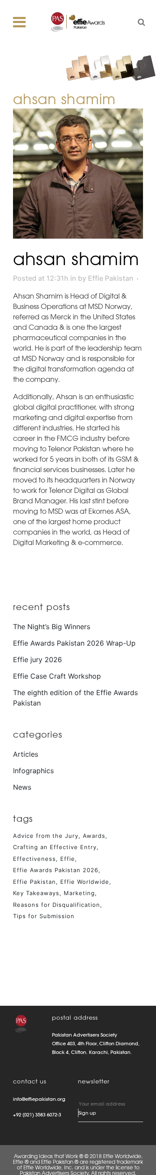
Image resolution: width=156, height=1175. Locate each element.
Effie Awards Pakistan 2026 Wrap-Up (74, 643)
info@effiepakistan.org (39, 1099)
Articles (25, 754)
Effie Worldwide (84, 881)
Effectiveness (34, 858)
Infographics (33, 770)
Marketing (79, 892)
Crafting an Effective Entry (55, 847)
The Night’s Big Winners (51, 626)
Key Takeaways (36, 892)
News (22, 787)
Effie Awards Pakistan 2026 (55, 869)
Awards (94, 835)
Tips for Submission (44, 915)
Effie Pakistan (110, 278)
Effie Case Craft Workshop (57, 676)
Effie (67, 858)
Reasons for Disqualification (56, 904)
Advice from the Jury (45, 835)
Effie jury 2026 (37, 659)
